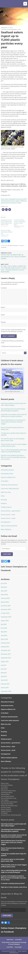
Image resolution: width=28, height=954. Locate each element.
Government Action (7, 473)
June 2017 (4, 669)
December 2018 (5, 606)
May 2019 (4, 587)
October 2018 (5, 613)
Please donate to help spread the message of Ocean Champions (14, 943)
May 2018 (4, 632)
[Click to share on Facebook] (3, 209)
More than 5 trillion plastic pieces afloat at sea (6, 232)
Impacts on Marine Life (8, 477)
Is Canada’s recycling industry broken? (13, 883)
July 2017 (3, 665)
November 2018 (6, 609)
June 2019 (4, 583)
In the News (9, 245)
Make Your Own (6, 492)
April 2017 (4, 676)
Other (3, 496)
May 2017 (4, 673)
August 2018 (5, 620)
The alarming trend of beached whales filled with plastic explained (13, 410)
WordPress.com (14, 952)
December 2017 (5, 650)
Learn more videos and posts (10, 488)
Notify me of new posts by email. (11, 346)
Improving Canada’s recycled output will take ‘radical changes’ (13, 404)
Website (3, 322)
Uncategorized (5, 522)
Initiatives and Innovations (9, 485)
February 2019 (5, 598)
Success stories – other (8, 514)
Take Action (9, 939)
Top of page (18, 947)
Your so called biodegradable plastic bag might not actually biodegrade (13, 451)
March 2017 (4, 680)
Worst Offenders (6, 529)
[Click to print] (9, 209)
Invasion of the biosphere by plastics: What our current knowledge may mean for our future (13, 457)
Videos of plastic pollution (9, 526)
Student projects (6, 507)
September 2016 (6, 691)
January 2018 (5, 646)
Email (3, 315)
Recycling (4, 499)
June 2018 (4, 628)
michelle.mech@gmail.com (11, 29)
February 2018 (5, 643)
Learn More (10, 947)
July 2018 (3, 624)
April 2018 (4, 635)
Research (16, 245)
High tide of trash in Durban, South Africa (14, 887)
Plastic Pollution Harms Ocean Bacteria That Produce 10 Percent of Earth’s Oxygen (13, 422)
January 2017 (5, 687)
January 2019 (5, 602)
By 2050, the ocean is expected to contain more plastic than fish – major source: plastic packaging (13, 268)
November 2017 (6, 654)
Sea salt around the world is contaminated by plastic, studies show (19, 222)
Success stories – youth (8, 518)
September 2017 (6, 658)
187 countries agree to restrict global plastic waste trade (12, 439)
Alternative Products (7, 470)
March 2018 (4, 639)
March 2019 (4, 594)
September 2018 (6, 617)
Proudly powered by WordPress (9, 951)
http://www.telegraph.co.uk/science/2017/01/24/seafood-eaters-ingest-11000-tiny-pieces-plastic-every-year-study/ (14, 201)
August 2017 (5, 661)
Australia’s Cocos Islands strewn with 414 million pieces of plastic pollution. (14, 415)
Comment (4, 288)
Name (3, 307)
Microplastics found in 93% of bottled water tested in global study (6, 221)
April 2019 (4, 591)
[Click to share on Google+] (6, 209)
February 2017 (5, 684)
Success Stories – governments (10, 511)
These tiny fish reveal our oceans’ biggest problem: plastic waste (14, 445)
